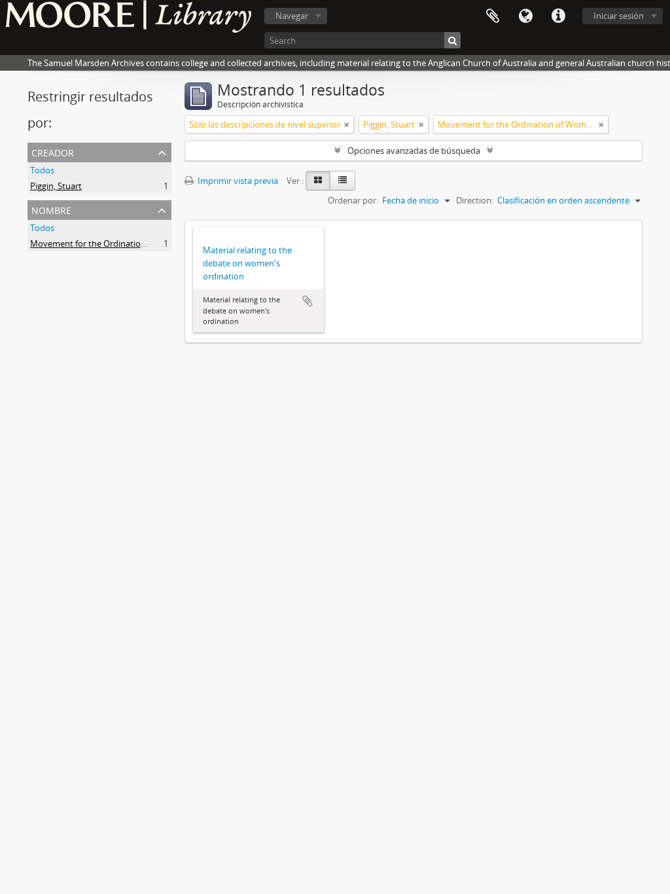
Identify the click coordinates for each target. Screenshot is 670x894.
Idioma (525, 16)
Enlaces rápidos (558, 16)
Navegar (291, 16)
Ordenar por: (353, 200)
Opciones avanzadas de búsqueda (413, 150)
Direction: (474, 200)
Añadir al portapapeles (307, 301)
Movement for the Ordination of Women (109, 243)
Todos (42, 170)
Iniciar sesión (618, 16)
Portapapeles (492, 16)
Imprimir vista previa (237, 181)
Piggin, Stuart (56, 186)
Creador (52, 151)
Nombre (51, 209)
